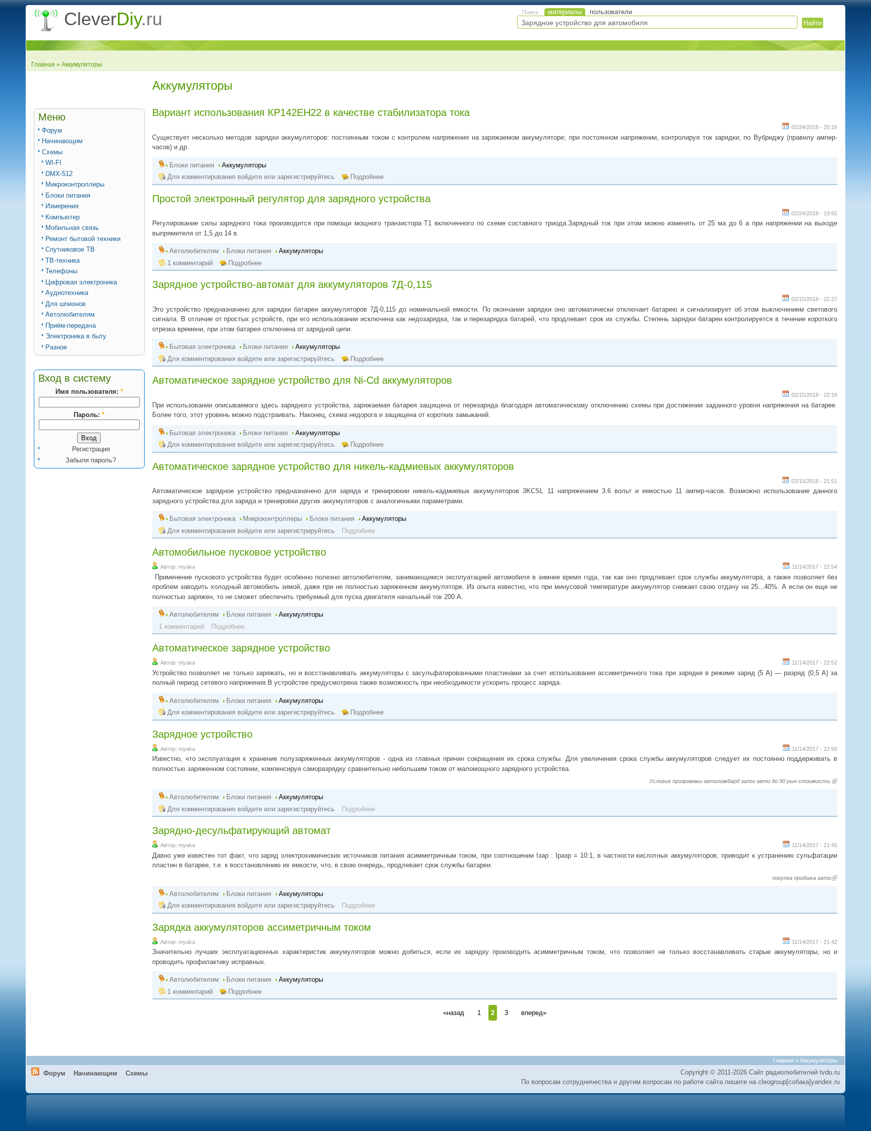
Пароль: (89, 415)
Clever (113, 19)
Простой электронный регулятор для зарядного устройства (291, 198)
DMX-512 (59, 173)
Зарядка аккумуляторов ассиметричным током (261, 927)
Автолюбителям (70, 314)
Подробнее (367, 177)
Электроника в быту (75, 336)
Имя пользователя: (89, 391)
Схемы (52, 152)
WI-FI (53, 162)
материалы (565, 12)
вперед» (533, 1013)
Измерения (62, 206)
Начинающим (62, 141)
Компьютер (62, 217)
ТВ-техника (62, 260)
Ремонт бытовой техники (82, 239)
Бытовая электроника (202, 346)
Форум (52, 130)
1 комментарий (190, 263)
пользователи (611, 12)
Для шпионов (65, 304)
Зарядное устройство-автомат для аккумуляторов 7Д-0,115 (292, 284)
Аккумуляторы (244, 165)
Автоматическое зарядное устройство (241, 647)
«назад (453, 1013)
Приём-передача (70, 325)
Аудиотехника (66, 292)
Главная (43, 64)
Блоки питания (67, 195)
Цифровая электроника (81, 282)
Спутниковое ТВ (70, 249)
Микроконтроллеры (74, 184)
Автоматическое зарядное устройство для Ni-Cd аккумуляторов (302, 380)
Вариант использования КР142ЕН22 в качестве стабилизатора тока (311, 112)
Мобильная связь (72, 227)
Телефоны (61, 271)
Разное (56, 347)
